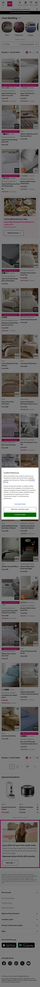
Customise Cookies (20, 504)
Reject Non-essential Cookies (20, 509)
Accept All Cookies (20, 514)
